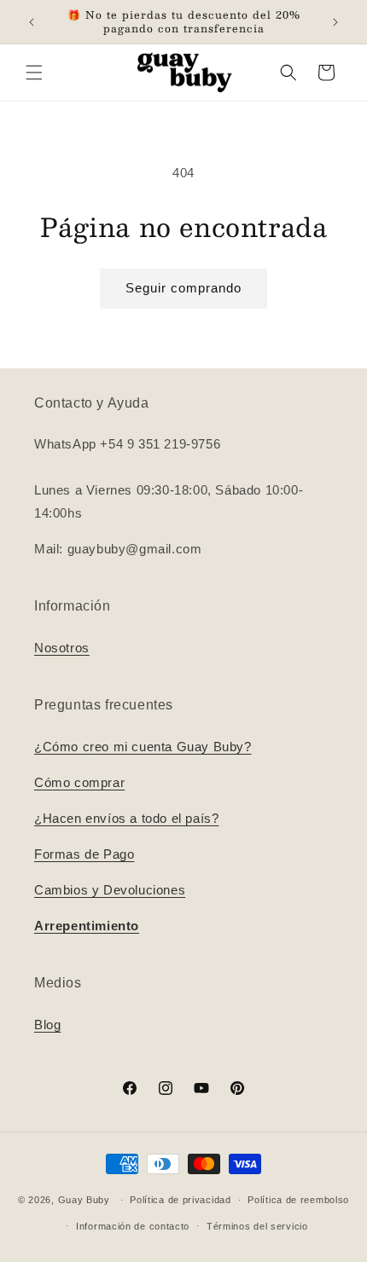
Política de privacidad (180, 1200)
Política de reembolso (298, 1200)
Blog (47, 1024)
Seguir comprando (183, 288)
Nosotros (62, 647)
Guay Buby (84, 1200)
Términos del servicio (257, 1226)
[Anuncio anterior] (31, 22)
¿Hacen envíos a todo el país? (126, 818)
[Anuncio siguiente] (335, 22)
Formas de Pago (84, 854)
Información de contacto (132, 1226)
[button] (34, 72)
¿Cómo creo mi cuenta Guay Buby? (143, 746)
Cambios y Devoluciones (109, 890)
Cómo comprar (79, 782)
